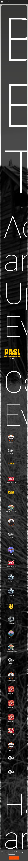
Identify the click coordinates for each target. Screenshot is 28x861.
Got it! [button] (14, 858)
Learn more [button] (11, 854)
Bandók (7, 1)
